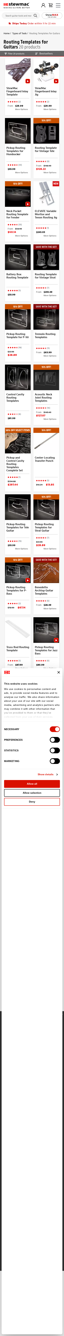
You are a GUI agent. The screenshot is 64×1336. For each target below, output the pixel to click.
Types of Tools (19, 33)
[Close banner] (58, 672)
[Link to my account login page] (43, 5)
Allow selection (32, 792)
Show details (46, 774)
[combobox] (21, 14)
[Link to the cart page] (51, 5)
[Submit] (36, 16)
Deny (32, 801)
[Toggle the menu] (58, 5)
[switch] (55, 740)
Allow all (32, 783)
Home (7, 33)
